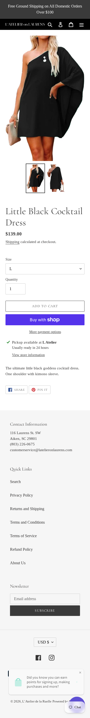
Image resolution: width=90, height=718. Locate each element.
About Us (18, 563)
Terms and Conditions (27, 522)
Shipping (13, 242)
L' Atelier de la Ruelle (37, 701)
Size (9, 259)
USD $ (43, 642)
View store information (28, 355)
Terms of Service (23, 536)
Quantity (12, 279)
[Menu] (81, 24)
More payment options (45, 332)
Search (15, 482)
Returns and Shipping (27, 509)
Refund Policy (21, 549)
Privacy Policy (21, 495)
